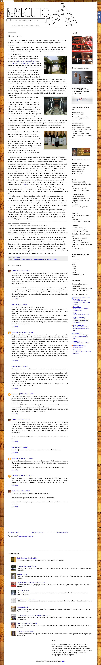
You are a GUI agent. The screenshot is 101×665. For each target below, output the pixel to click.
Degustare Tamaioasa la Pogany (26, 566)
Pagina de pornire (37, 532)
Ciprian (14, 270)
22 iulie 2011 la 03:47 (23, 491)
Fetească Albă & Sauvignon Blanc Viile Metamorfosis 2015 (81, 336)
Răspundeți (15, 299)
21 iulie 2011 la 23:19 (26, 475)
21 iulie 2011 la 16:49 (20, 447)
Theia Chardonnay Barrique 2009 (27, 558)
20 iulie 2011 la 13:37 (20, 304)
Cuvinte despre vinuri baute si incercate (81, 298)
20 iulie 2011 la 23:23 (20, 366)
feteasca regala (38, 259)
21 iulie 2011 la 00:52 (26, 394)
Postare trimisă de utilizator (81, 314)
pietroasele (49, 259)
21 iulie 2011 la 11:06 (23, 419)
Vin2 (74, 313)
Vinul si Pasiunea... (78, 325)
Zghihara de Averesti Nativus (25, 631)
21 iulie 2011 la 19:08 (26, 458)
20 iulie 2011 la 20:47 (26, 332)
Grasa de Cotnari (78, 347)
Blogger (62, 661)
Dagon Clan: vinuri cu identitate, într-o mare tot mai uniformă (81, 302)
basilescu (15, 259)
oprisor (44, 259)
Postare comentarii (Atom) (25, 536)
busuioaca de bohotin (24, 259)
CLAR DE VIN (77, 333)
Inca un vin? (76, 341)
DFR (24, 184)
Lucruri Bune (77, 307)
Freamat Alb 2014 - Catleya (81, 342)
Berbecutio (15, 332)
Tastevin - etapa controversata (26, 599)
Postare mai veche (62, 532)
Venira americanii (22, 607)
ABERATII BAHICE (79, 345)
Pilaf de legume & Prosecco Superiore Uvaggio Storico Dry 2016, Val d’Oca (81, 320)
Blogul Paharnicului (79, 317)
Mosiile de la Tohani (23, 591)
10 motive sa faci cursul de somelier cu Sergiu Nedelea (33, 615)
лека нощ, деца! (22, 574)
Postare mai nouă (13, 532)
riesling (55, 259)
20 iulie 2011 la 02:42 (23, 270)
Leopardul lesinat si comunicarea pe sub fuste (31, 582)
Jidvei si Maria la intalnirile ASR (27, 623)
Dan (13, 304)
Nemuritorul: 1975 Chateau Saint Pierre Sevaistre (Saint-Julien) (81, 328)
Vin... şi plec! (77, 350)
